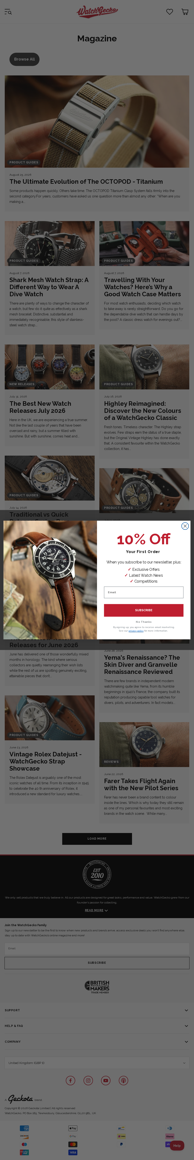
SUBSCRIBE (143, 610)
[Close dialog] (185, 526)
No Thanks (144, 622)
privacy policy (135, 630)
